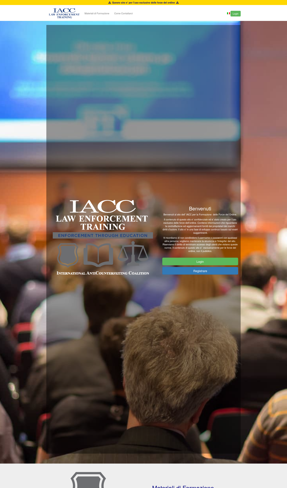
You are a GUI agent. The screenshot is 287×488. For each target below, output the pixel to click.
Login (236, 13)
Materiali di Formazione (97, 13)
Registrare (200, 271)
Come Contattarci (123, 13)
